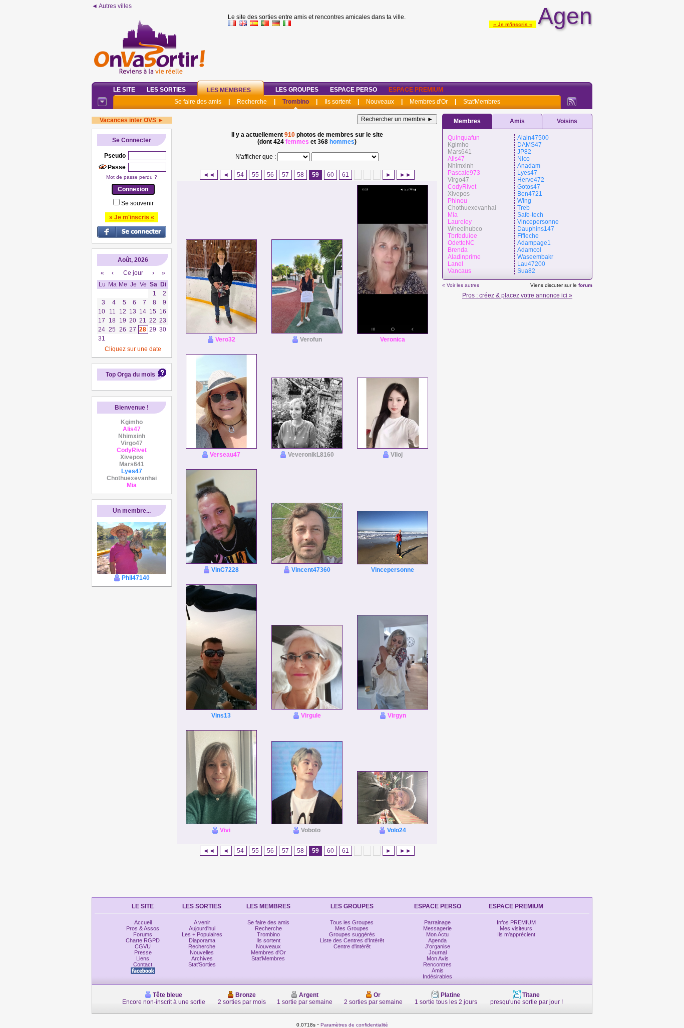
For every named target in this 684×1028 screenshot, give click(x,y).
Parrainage (437, 922)
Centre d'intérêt (352, 946)
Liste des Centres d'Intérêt (352, 940)
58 (300, 174)
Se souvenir (137, 203)
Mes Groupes (352, 928)
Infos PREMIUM (516, 922)
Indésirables (437, 976)
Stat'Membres (481, 101)
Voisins (567, 121)
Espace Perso (353, 89)
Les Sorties (166, 89)
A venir (202, 922)
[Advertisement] (410, 52)
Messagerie (437, 928)
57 (285, 174)
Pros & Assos (142, 928)
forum (585, 285)
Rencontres (437, 964)
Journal (438, 952)
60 (330, 174)
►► (406, 174)
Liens (142, 958)
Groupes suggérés (352, 934)
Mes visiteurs (516, 928)
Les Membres (229, 90)
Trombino (295, 101)
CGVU (143, 946)
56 (270, 174)
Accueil (143, 922)
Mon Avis (438, 958)
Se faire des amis (197, 101)
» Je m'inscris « (512, 24)
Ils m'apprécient (516, 934)
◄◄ (209, 174)
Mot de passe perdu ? (131, 177)
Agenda (437, 940)
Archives (202, 958)
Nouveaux (380, 101)
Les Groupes (296, 89)
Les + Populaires (202, 934)
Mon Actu (437, 934)
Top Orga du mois (130, 374)
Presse (143, 952)
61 (345, 174)
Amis (517, 121)
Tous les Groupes (352, 922)
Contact (142, 964)
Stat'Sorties (202, 964)
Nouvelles (202, 952)
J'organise (437, 946)
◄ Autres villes (112, 6)
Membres (467, 121)
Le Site (124, 89)
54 (240, 174)
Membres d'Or (429, 101)
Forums (142, 934)
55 (255, 174)
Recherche (252, 101)
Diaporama (202, 940)
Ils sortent (337, 101)
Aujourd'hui (202, 928)
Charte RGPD (143, 940)
